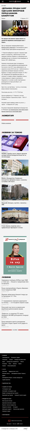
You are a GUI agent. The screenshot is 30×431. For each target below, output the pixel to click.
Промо (19, 363)
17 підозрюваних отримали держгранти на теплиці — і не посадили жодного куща (15, 301)
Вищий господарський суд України (10, 393)
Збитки (22, 361)
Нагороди (4, 363)
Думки (3, 375)
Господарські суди (6, 389)
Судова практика (6, 379)
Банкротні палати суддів (20, 395)
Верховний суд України (7, 395)
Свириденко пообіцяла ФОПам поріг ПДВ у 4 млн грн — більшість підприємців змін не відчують (15, 281)
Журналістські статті (13, 371)
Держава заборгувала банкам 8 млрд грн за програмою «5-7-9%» (15, 295)
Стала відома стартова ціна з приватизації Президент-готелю (12, 226)
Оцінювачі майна (6, 411)
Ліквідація (4, 359)
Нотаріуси (15, 407)
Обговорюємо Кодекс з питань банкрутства (12, 377)
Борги (3, 361)
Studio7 (25, 428)
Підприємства (6, 383)
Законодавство (5, 357)
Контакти (15, 423)
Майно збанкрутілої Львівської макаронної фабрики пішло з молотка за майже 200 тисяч (14, 179)
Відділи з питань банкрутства (9, 405)
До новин (4, 5)
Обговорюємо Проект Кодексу (18, 373)
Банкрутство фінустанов (20, 359)
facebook (21, 423)
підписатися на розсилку (16, 420)
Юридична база (6, 398)
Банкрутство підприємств (13, 361)
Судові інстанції (7, 387)
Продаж (5, 136)
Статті (4, 369)
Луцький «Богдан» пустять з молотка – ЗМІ (14, 203)
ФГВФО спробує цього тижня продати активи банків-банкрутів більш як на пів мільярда (14, 155)
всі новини (15, 329)
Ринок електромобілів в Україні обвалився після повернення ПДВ (15, 289)
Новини (4, 355)
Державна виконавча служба (9, 403)
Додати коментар (6, 123)
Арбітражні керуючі (6, 409)
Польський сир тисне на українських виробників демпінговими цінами (13, 308)
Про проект (9, 423)
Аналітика (4, 371)
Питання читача (6, 373)
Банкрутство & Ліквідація (8, 47)
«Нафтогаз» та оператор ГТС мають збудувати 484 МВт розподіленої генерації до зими (15, 315)
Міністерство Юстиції (7, 400)
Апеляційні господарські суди (9, 391)
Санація (11, 359)
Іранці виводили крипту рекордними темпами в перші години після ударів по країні (14, 323)
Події (10, 363)
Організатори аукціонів (18, 409)
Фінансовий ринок (12, 365)
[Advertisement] (13, 341)
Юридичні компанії (6, 407)
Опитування (5, 414)
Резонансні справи (15, 357)
